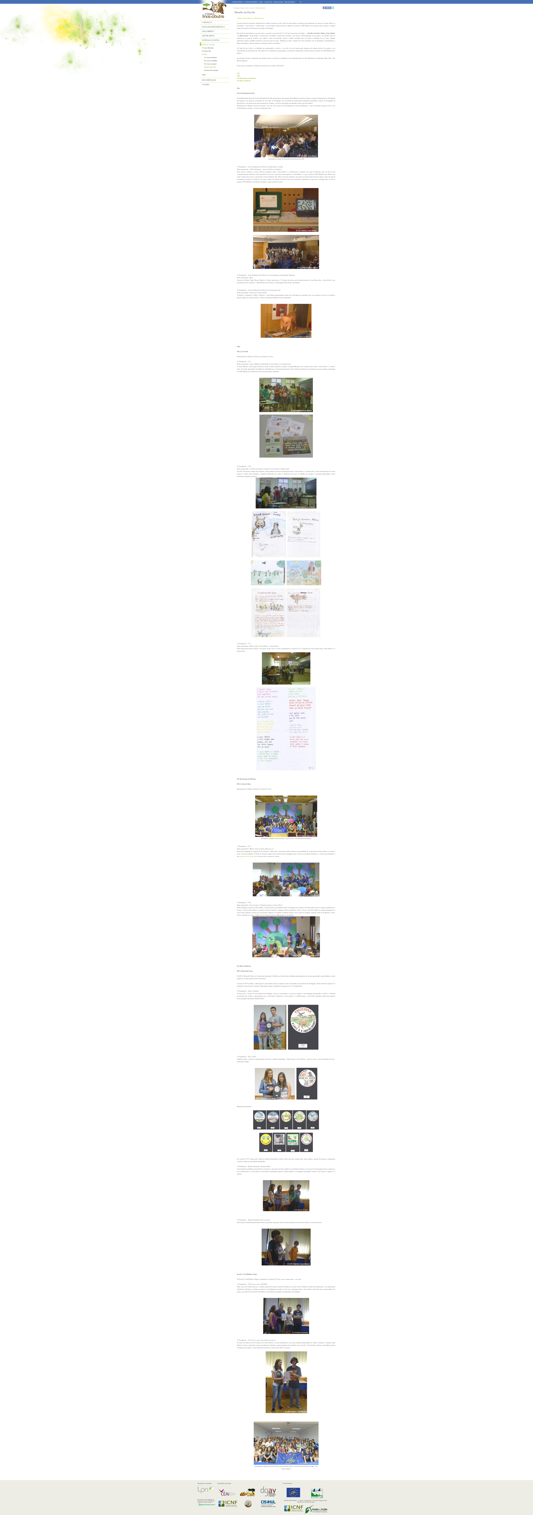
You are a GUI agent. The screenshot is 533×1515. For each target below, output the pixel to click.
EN (297, 2)
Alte (238, 73)
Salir (238, 76)
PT (300, 2)
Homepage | (237, 8)
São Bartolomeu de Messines (246, 78)
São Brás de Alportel (244, 81)
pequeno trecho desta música (248, 856)
